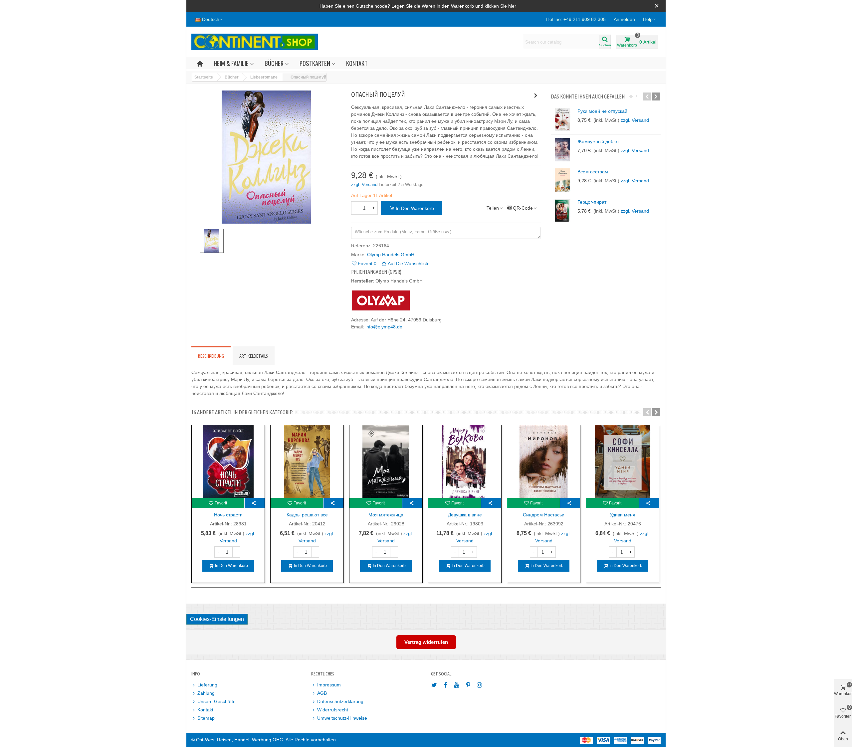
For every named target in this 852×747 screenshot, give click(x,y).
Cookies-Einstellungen (217, 619)
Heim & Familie (231, 63)
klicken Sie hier (500, 6)
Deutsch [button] (210, 19)
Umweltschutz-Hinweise (342, 718)
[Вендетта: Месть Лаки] (536, 95)
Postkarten (315, 63)
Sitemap (206, 718)
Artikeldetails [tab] (253, 356)
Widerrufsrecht (332, 709)
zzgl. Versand (365, 184)
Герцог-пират (591, 202)
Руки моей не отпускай (602, 111)
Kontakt (356, 63)
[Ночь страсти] (228, 461)
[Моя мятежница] (385, 461)
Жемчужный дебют (598, 141)
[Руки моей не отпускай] (562, 119)
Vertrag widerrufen (426, 642)
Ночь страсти (228, 514)
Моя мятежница (385, 514)
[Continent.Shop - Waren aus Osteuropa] (254, 42)
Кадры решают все (307, 514)
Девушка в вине (465, 514)
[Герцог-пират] (562, 210)
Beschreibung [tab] (211, 356)
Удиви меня (622, 514)
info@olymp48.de (383, 326)
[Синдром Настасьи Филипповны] (543, 461)
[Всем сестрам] (562, 180)
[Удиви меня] (622, 461)
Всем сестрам (592, 171)
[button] (650, 19)
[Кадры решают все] (307, 461)
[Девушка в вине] (464, 461)
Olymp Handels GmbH (390, 254)
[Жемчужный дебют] (562, 149)
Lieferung (207, 684)
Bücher (274, 63)
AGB (322, 693)
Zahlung (206, 693)
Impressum (329, 684)
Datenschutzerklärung (340, 701)
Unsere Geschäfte (216, 701)
